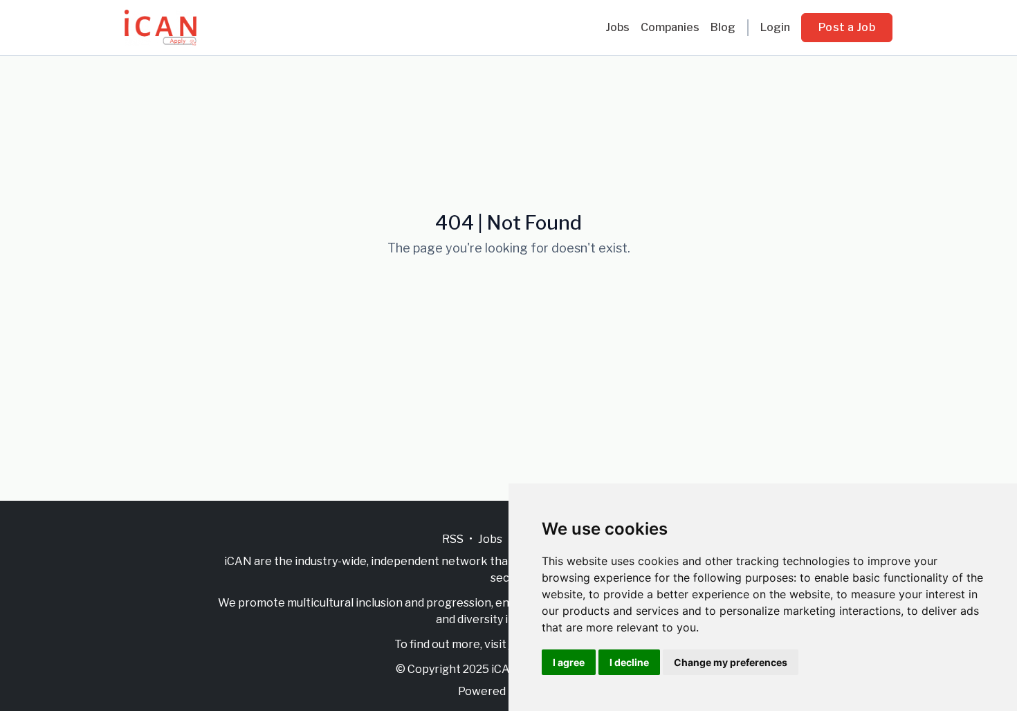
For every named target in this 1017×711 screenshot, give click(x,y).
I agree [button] (569, 662)
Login (775, 27)
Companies (670, 27)
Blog (723, 27)
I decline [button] (629, 662)
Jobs (617, 27)
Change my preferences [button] (730, 662)
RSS (453, 539)
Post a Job (846, 27)
